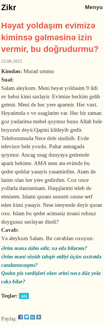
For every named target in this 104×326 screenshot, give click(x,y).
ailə (24, 296)
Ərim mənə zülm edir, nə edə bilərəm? (44, 248)
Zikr (8, 7)
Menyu (94, 7)
